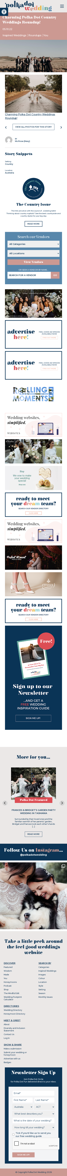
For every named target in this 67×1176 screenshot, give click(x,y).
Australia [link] (9, 173)
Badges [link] (7, 1062)
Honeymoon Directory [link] (14, 1014)
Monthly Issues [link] (45, 997)
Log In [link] (7, 1038)
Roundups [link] (35, 35)
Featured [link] (8, 967)
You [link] (45, 35)
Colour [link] (41, 978)
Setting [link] (41, 989)
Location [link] (42, 982)
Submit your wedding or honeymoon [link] (15, 1053)
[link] (4, 12)
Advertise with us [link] (12, 1058)
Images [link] (42, 974)
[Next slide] (62, 803)
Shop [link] (6, 989)
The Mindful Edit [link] (11, 993)
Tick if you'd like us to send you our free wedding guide (33, 1135)
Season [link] (41, 993)
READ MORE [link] (33, 224)
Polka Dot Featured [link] (33, 800)
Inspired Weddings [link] (14, 35)
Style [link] (40, 986)
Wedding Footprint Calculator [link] (13, 998)
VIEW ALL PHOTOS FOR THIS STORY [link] (33, 127)
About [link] (7, 1024)
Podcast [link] (8, 986)
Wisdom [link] (8, 971)
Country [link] (9, 164)
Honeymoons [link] (10, 982)
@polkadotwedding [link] (33, 854)
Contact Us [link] (9, 1034)
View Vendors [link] (33, 262)
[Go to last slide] (4, 803)
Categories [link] (43, 967)
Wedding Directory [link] (13, 1010)
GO (55, 275)
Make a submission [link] (13, 1048)
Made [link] (6, 974)
